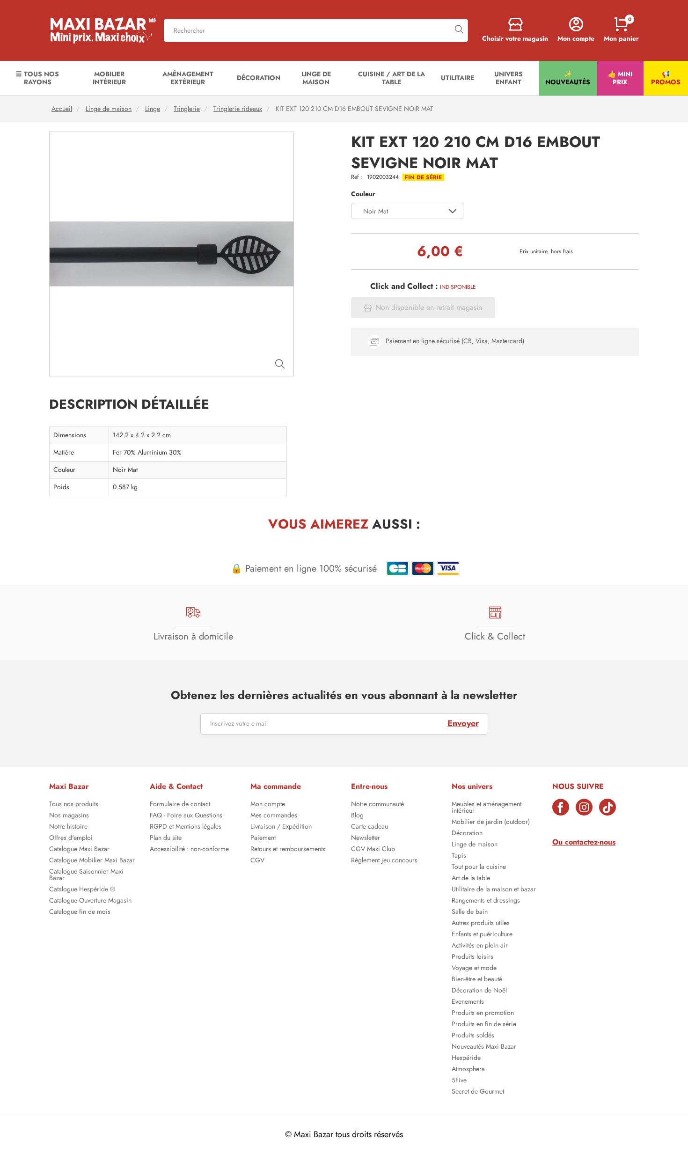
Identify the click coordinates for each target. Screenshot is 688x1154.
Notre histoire (68, 827)
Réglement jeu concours (384, 861)
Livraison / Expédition (281, 827)
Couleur (363, 194)
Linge (152, 108)
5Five (459, 1081)
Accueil (61, 108)
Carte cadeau (369, 827)
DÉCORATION (258, 77)
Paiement (263, 838)
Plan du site (166, 838)
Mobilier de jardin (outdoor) (491, 822)
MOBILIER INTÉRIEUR (109, 78)
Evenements (468, 1002)
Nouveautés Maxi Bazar (484, 1047)
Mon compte (267, 805)
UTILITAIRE (457, 77)
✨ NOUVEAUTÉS (567, 78)
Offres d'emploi (71, 838)
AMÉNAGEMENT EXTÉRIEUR (187, 78)
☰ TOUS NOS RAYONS (37, 78)
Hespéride (466, 1058)
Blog (357, 816)
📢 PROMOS (666, 78)
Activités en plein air (480, 946)
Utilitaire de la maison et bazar (494, 890)
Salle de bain (470, 912)
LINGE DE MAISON (316, 78)
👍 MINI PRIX (620, 78)
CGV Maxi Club (373, 849)
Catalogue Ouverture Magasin (90, 901)
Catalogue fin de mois (79, 912)
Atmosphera (468, 1069)
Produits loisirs (472, 957)
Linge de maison (109, 108)
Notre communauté (377, 805)
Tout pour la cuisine (479, 867)
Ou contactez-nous (583, 842)
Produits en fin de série (484, 1025)
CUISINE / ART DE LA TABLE (391, 78)
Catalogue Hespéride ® (82, 890)
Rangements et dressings (486, 901)
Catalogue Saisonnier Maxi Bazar (86, 875)
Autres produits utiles (481, 923)
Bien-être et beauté (477, 980)
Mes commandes (273, 816)
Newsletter (365, 838)
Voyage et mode (474, 968)
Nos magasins (69, 816)
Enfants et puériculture (482, 935)
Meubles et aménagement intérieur (486, 808)
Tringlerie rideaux (237, 108)
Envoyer (463, 723)
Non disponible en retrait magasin (428, 307)
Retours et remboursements (287, 849)
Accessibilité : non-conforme (189, 849)
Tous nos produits (73, 805)
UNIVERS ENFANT (508, 78)
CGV (257, 861)
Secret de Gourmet (478, 1092)
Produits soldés (473, 1036)
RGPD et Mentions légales (185, 827)
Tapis (459, 856)
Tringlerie (187, 108)
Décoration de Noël (479, 991)
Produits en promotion (483, 1013)
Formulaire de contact (180, 805)
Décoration (467, 834)
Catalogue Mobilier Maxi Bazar (92, 861)
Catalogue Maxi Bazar (79, 849)
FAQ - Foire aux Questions (186, 816)
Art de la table (471, 878)
